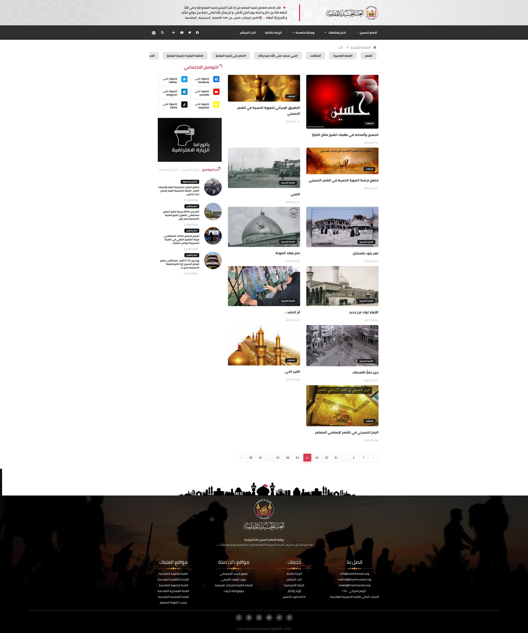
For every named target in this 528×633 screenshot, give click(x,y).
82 (251, 457)
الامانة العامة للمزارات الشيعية (234, 585)
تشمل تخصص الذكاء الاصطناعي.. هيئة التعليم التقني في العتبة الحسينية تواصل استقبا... (181, 239)
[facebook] (197, 32)
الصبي (295, 194)
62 (326, 457)
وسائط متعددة (305, 32)
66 (287, 457)
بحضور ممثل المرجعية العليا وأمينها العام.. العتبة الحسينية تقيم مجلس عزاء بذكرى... (178, 190)
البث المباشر (248, 32)
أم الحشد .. (292, 312)
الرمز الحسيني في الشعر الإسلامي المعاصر (346, 432)
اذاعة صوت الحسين (294, 596)
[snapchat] (249, 617)
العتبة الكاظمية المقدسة (173, 579)
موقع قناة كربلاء (234, 591)
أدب (340, 47)
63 (317, 457)
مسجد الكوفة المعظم (173, 602)
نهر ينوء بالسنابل (365, 253)
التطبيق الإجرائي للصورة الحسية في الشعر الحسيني (268, 110)
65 (297, 457)
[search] (162, 33)
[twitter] (189, 32)
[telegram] (259, 617)
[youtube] (182, 32)
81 (260, 457)
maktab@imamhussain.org (354, 579)
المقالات (369, 123)
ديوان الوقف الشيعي (233, 579)
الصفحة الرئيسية (361, 47)
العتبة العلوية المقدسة (173, 573)
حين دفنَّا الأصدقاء (365, 372)
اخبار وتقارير (191, 206)
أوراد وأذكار (294, 591)
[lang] (154, 33)
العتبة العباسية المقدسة (173, 596)
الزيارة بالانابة (273, 32)
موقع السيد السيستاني (234, 573)
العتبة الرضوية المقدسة (173, 585)
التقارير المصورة (190, 182)
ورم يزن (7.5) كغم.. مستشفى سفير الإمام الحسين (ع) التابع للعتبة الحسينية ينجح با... (179, 264)
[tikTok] (239, 617)
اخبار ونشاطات (337, 32)
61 (336, 457)
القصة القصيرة (288, 183)
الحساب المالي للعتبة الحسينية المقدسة (354, 596)
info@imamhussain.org (354, 573)
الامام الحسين (368, 32)
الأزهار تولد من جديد (363, 312)
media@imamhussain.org (354, 585)
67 (278, 457)
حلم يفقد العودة (288, 253)
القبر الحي (292, 371)
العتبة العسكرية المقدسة (173, 591)
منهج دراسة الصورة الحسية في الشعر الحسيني (343, 180)
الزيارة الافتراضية (294, 585)
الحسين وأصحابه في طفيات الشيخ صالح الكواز (345, 135)
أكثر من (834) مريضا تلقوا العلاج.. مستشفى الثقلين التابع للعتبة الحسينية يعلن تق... (180, 215)
